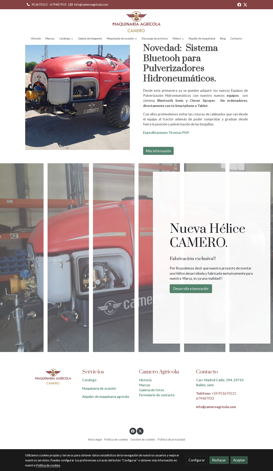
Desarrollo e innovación (190, 288)
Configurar (196, 460)
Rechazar (219, 460)
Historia (145, 380)
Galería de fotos (151, 390)
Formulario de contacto (157, 395)
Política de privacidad (171, 439)
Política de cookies (116, 439)
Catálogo (89, 380)
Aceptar (239, 460)
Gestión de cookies (143, 439)
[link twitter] (245, 4)
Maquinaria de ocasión (99, 388)
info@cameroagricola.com (91, 4)
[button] (66, 38)
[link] (136, 21)
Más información (158, 151)
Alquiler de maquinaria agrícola (105, 396)
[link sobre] (51, 377)
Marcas (144, 385)
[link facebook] (239, 4)
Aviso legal (95, 439)
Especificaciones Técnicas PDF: (166, 132)
